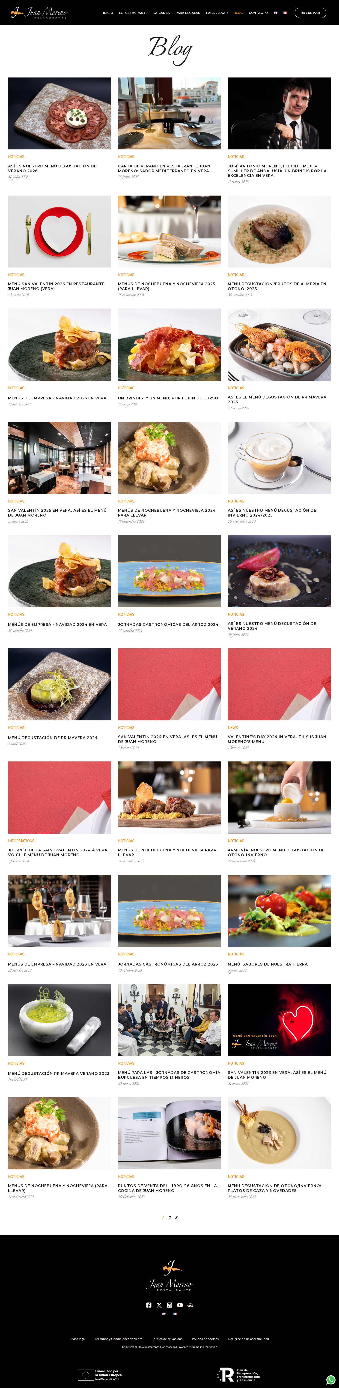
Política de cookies (205, 1339)
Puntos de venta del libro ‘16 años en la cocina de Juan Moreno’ (167, 1188)
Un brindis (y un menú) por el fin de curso (168, 398)
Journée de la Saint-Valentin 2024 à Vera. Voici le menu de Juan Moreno (58, 852)
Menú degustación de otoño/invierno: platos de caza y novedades (274, 1188)
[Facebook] (149, 1305)
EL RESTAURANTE (133, 13)
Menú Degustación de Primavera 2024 (53, 738)
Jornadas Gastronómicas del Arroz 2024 (168, 624)
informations (21, 841)
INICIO (108, 13)
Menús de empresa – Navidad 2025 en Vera (57, 398)
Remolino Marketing (204, 1347)
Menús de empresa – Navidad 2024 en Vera (57, 624)
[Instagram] (169, 1305)
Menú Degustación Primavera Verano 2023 (59, 1073)
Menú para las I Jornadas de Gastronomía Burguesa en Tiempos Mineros (169, 1075)
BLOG (238, 13)
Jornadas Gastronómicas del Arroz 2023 (168, 964)
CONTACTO (258, 13)
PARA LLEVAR (217, 13)
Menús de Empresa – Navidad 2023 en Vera (57, 964)
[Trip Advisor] (190, 1305)
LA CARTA (161, 13)
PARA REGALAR (188, 13)
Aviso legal (78, 1339)
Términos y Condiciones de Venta (118, 1339)
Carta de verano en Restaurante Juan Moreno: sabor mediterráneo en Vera (164, 168)
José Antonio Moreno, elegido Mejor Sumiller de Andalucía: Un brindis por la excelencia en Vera (277, 171)
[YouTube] (180, 1305)
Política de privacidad (167, 1339)
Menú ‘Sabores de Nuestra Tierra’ (268, 964)
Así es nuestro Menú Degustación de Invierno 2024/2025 (272, 512)
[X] (159, 1305)
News (233, 727)
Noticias (16, 157)
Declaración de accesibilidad (248, 1339)
